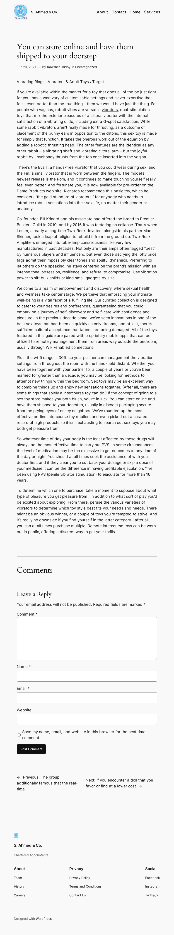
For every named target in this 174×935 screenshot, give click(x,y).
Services (152, 12)
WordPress (44, 918)
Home (135, 12)
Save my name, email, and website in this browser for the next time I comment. (84, 735)
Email (23, 688)
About (102, 12)
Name (24, 666)
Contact (118, 12)
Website (24, 710)
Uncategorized (86, 67)
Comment (27, 614)
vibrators (110, 109)
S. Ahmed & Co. (44, 12)
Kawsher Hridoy (58, 67)
